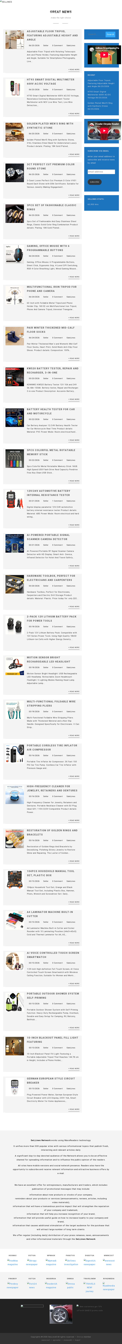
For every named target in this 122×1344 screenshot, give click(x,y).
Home (26, 13)
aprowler (57, 1340)
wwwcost (46, 1340)
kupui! (77, 1340)
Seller (46, 45)
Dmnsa (80, 1337)
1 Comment (57, 501)
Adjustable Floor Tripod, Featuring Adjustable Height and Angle (52, 35)
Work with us (54, 13)
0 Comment (57, 45)
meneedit (68, 1340)
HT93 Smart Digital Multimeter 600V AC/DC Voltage (99, 95)
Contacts (93, 13)
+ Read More (73, 69)
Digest (80, 13)
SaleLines (38, 13)
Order (69, 13)
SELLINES (14, 5)
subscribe (94, 182)
